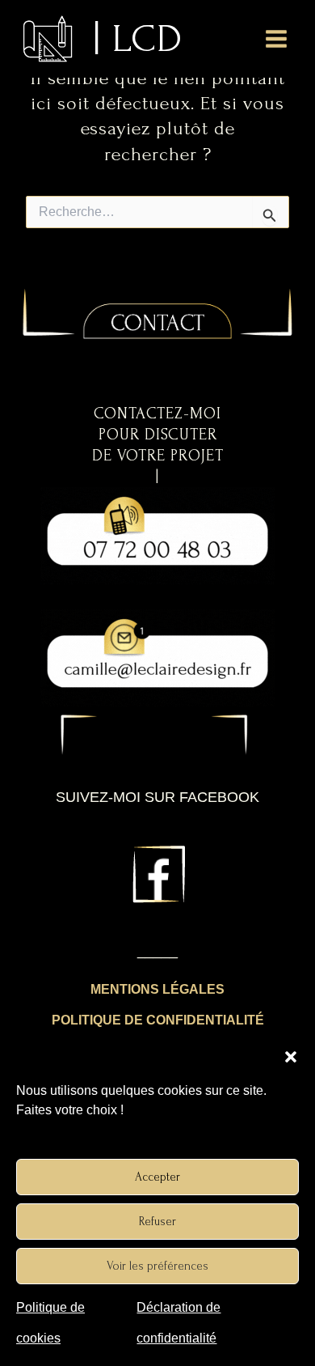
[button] (291, 1057)
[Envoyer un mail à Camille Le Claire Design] (157, 657)
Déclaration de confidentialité (178, 1322)
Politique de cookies (50, 1322)
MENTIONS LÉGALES (157, 989)
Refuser (157, 1221)
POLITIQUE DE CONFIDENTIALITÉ (158, 1020)
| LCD (138, 38)
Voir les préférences (157, 1266)
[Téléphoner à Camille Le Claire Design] (157, 534)
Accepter (157, 1177)
